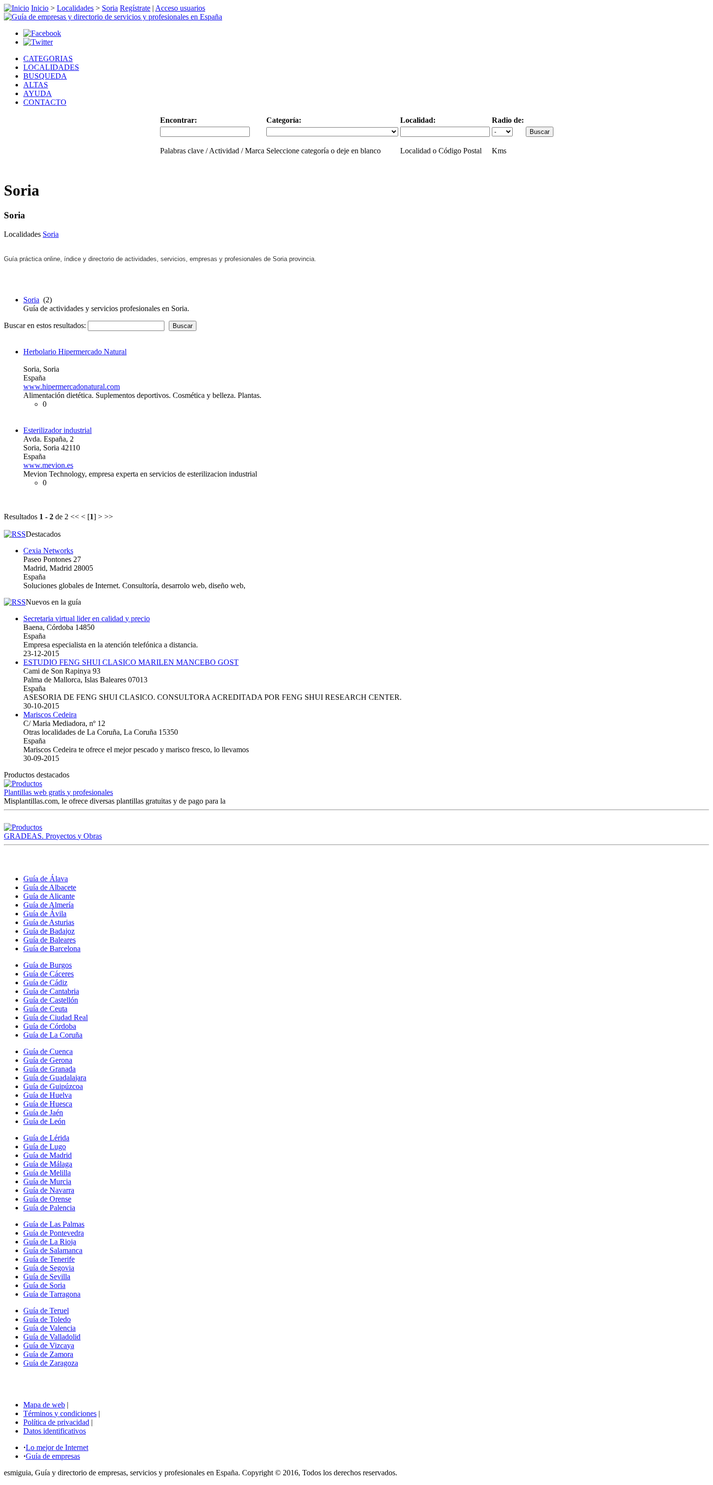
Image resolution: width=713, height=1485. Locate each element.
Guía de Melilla (47, 1173)
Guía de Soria (44, 1285)
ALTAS (35, 85)
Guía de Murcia (47, 1181)
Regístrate (135, 8)
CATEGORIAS (48, 58)
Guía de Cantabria (51, 991)
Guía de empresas (53, 1456)
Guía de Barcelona (52, 948)
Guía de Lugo (44, 1146)
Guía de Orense (47, 1199)
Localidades (75, 8)
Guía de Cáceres (48, 974)
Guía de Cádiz (45, 982)
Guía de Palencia (49, 1208)
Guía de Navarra (48, 1190)
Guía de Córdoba (49, 1026)
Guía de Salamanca (52, 1250)
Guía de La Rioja (49, 1242)
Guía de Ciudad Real (55, 1017)
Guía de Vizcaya (48, 1345)
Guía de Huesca (47, 1104)
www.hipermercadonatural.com (71, 386)
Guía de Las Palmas (53, 1224)
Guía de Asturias (48, 922)
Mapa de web (44, 1405)
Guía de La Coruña (52, 1035)
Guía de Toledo (47, 1319)
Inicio (40, 8)
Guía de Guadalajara (54, 1077)
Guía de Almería (48, 905)
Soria (110, 8)
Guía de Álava (45, 878)
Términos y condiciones (60, 1413)
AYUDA (37, 93)
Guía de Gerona (47, 1060)
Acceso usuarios (180, 8)
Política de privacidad (56, 1422)
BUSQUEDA (45, 76)
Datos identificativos (54, 1431)
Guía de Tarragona (52, 1294)
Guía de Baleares (49, 940)
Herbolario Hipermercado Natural (75, 351)
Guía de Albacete (49, 887)
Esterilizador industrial (57, 430)
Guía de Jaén (43, 1112)
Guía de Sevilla (46, 1276)
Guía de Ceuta (45, 1009)
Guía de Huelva (47, 1095)
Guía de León (44, 1121)
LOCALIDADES (51, 67)
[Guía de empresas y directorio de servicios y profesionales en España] (113, 17)
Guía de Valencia (49, 1328)
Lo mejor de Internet (57, 1447)
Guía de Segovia (48, 1268)
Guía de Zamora (48, 1354)
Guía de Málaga (47, 1164)
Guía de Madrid (47, 1155)
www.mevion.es (48, 465)
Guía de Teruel (46, 1310)
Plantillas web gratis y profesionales (58, 792)
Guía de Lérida (46, 1138)
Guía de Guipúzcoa (53, 1086)
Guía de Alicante (49, 896)
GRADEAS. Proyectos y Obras (53, 836)
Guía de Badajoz (49, 931)
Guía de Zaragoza (50, 1363)
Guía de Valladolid (52, 1337)
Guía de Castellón (50, 1000)
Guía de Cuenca (48, 1051)
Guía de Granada (49, 1069)
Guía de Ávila (44, 913)
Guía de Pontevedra (53, 1233)
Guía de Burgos (47, 965)
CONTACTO (44, 102)
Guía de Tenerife (49, 1259)
